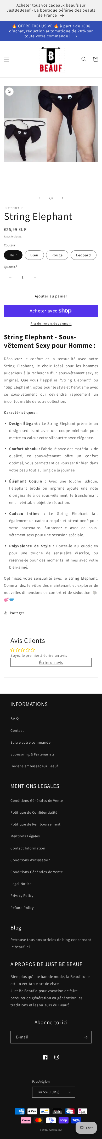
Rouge (57, 255)
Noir (13, 255)
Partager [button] (17, 612)
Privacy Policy (21, 895)
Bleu (34, 255)
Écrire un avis (51, 662)
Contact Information (27, 848)
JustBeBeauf (55, 1129)
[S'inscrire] (85, 1037)
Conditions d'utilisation (30, 860)
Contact (17, 730)
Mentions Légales (25, 836)
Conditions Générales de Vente (36, 800)
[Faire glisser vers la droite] (62, 198)
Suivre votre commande (30, 742)
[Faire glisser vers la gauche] (39, 198)
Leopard (83, 255)
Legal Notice (20, 883)
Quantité (10, 267)
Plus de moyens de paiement (51, 323)
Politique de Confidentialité (34, 812)
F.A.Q (14, 718)
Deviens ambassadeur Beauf (34, 766)
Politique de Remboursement (35, 824)
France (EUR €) (49, 1092)
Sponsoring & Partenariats (32, 754)
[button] (6, 59)
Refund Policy (22, 907)
